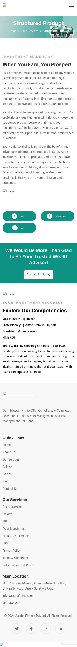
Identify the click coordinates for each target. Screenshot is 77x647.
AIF (22, 228)
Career (7, 474)
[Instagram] (46, 628)
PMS (22, 217)
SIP (5, 521)
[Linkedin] (60, 628)
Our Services (30, 31)
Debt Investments (14, 528)
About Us (9, 452)
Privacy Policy (12, 550)
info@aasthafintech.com (18, 595)
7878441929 (11, 603)
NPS (5, 543)
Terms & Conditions (15, 558)
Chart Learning (12, 506)
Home (12, 31)
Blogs (6, 481)
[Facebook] (31, 628)
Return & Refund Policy (18, 565)
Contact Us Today (38, 274)
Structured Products (16, 536)
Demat (7, 514)
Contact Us (10, 488)
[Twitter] (17, 628)
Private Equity (60, 217)
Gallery (7, 466)
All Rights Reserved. (60, 615)
